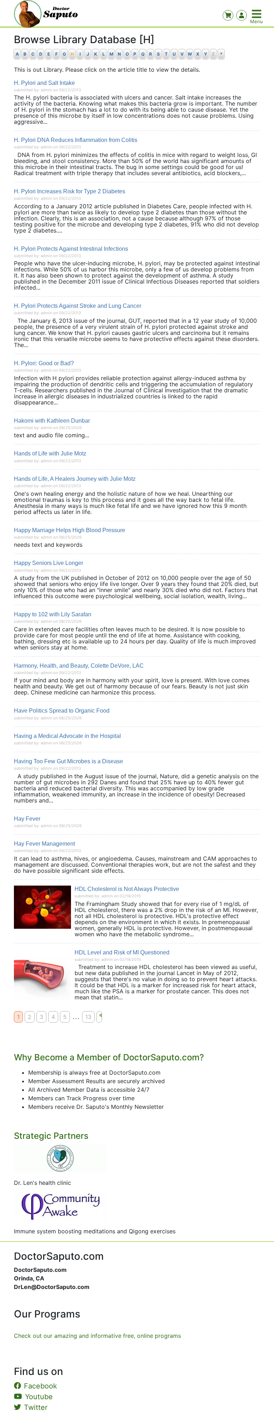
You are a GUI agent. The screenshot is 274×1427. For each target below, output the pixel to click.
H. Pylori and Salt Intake (44, 83)
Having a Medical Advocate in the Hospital (67, 736)
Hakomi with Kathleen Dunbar (52, 421)
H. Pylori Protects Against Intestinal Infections (71, 249)
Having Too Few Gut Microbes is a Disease (68, 761)
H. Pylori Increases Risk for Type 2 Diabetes (69, 191)
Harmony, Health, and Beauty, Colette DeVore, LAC (79, 666)
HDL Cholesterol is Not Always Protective (127, 889)
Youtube (39, 1396)
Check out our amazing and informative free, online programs (97, 1335)
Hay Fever (27, 819)
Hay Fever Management (44, 844)
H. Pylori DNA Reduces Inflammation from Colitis (75, 140)
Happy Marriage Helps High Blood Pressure (69, 530)
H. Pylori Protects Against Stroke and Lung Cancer (77, 306)
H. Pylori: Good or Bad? (44, 363)
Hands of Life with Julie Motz (50, 453)
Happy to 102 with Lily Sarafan (52, 614)
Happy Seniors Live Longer (48, 563)
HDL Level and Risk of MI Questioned (122, 952)
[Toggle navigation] (257, 14)
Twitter (35, 1407)
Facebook (40, 1386)
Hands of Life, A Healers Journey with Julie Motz (75, 479)
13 (88, 1016)
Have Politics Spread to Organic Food (62, 711)
